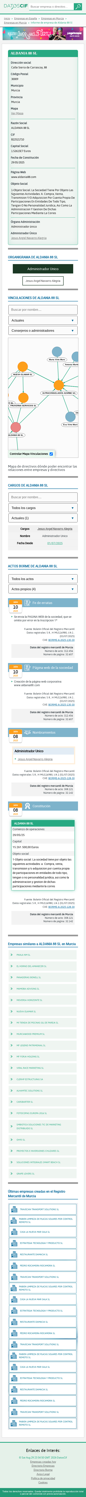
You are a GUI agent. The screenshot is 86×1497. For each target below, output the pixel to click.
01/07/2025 (55, 543)
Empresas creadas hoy (43, 1461)
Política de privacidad (43, 1478)
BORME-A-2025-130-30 (61, 639)
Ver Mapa (17, 113)
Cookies (43, 1482)
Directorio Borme (43, 1470)
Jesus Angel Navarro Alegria (29, 238)
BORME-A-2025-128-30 (61, 778)
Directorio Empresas (43, 1465)
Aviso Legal (43, 1474)
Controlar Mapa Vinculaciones (29, 454)
